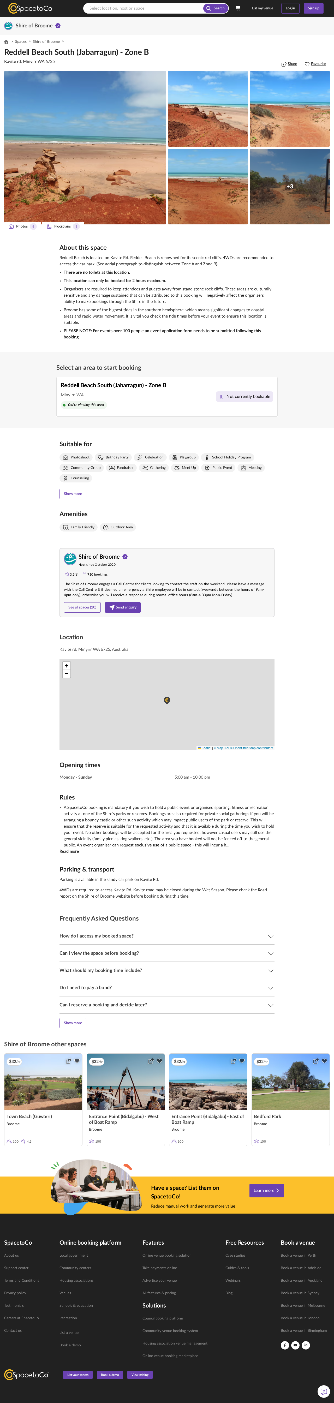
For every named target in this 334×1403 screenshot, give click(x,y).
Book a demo (70, 1345)
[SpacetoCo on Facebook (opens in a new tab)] (285, 1345)
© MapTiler (221, 747)
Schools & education (76, 1306)
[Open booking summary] (238, 8)
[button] (85, 147)
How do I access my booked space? (96, 936)
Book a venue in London (300, 1318)
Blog (228, 1293)
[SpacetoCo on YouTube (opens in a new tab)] (295, 1345)
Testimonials (14, 1306)
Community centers (75, 1268)
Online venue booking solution (167, 1255)
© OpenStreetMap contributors (251, 747)
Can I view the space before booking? (99, 953)
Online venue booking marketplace (170, 1356)
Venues (65, 1293)
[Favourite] (77, 1061)
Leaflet (206, 747)
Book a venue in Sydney (300, 1293)
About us (11, 1255)
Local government (73, 1255)
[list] (28, 1293)
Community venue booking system (170, 1331)
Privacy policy (15, 1293)
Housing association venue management (174, 1343)
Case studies (235, 1255)
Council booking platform (162, 1318)
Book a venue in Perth (298, 1255)
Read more (69, 851)
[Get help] (324, 1391)
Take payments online (159, 1268)
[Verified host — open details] (58, 26)
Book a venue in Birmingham (304, 1331)
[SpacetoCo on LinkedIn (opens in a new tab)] (306, 1345)
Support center (16, 1268)
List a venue (69, 1333)
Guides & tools (237, 1268)
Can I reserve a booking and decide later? (103, 1005)
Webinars (233, 1280)
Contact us (13, 1331)
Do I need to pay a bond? (85, 988)
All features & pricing (159, 1293)
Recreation (68, 1318)
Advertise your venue (159, 1280)
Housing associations (76, 1280)
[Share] (68, 1061)
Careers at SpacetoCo (21, 1318)
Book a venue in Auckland (302, 1280)
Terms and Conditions (21, 1280)
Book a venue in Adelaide (301, 1268)
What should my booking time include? (100, 970)
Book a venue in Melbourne (303, 1306)
